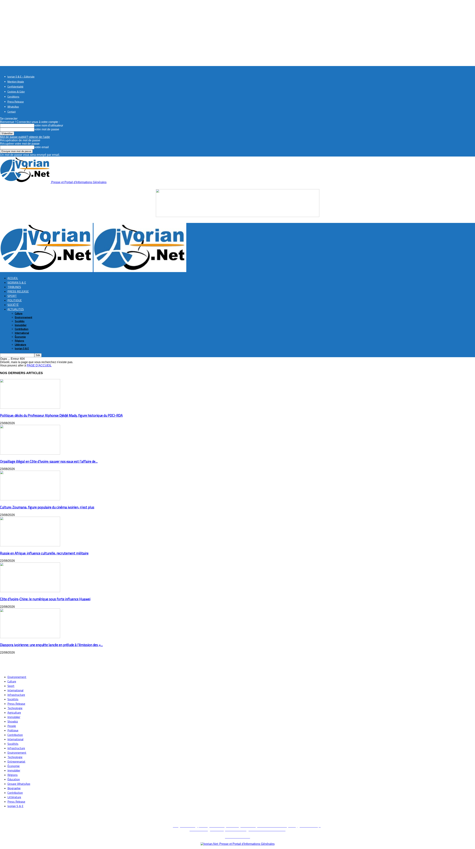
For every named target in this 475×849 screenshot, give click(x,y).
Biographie (14, 788)
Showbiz (12, 721)
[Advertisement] (67, 662)
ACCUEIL (12, 278)
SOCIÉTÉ (13, 304)
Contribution (21, 329)
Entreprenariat (16, 761)
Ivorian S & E (22, 348)
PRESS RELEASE (18, 291)
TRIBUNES (14, 287)
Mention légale (15, 81)
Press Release (15, 101)
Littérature (20, 344)
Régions (19, 341)
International (22, 333)
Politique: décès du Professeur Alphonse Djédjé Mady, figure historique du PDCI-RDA (61, 415)
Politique (12, 730)
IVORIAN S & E (16, 282)
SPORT (12, 296)
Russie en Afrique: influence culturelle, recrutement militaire (44, 553)
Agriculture (14, 712)
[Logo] (47, 271)
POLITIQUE (14, 300)
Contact (11, 111)
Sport (10, 686)
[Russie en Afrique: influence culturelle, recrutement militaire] (30, 545)
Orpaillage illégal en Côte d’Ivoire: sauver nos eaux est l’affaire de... (49, 461)
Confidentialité (15, 86)
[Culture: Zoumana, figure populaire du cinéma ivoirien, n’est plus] (30, 499)
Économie (20, 337)
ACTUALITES (15, 309)
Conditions (13, 96)
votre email (41, 147)
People (11, 726)
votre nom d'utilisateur (48, 125)
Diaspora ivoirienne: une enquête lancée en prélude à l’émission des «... (51, 644)
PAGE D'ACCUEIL (39, 365)
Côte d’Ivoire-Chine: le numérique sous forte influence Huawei (45, 599)
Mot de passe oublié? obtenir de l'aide (25, 137)
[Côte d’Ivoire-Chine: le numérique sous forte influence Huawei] (30, 591)
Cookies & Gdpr (16, 91)
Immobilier (21, 325)
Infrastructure (16, 694)
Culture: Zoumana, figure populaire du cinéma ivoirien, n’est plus (47, 507)
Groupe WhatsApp (18, 783)
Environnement (23, 317)
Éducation (13, 779)
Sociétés (19, 321)
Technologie (14, 708)
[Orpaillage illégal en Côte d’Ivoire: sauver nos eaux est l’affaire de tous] (30, 453)
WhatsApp (13, 106)
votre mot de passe (46, 129)
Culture (18, 313)
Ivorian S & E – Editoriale (21, 76)
